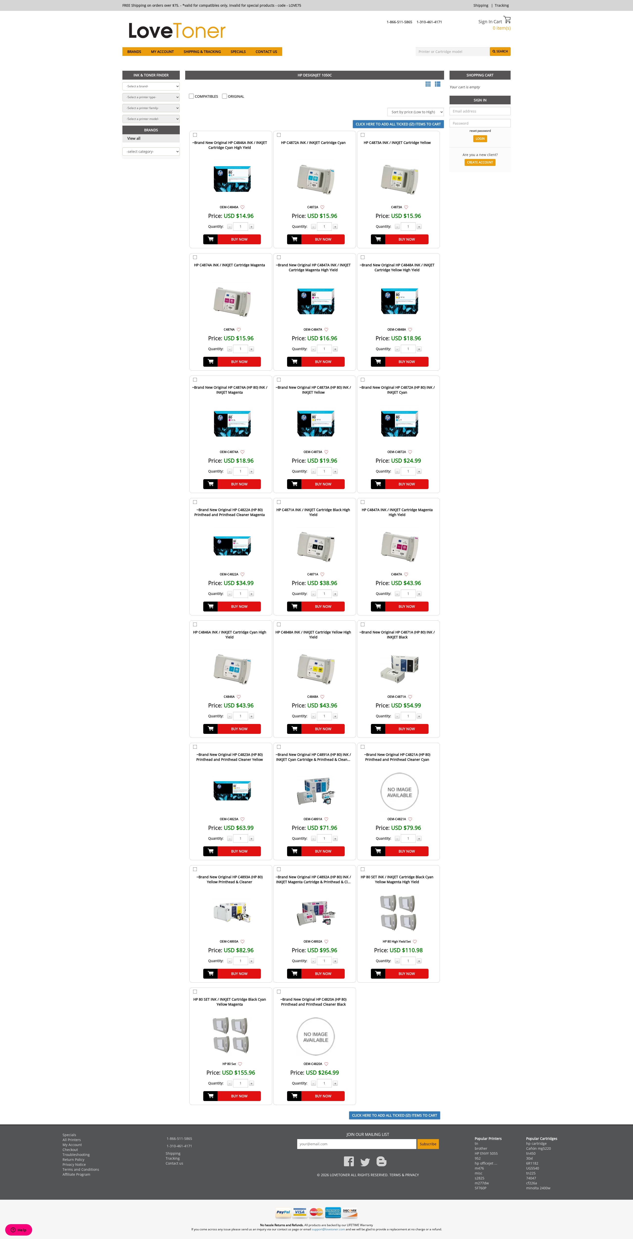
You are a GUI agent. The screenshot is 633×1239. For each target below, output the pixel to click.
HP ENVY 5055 (486, 1153)
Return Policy (73, 1159)
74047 (531, 1178)
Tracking (502, 5)
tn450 (531, 1153)
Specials (238, 51)
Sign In (485, 21)
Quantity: (216, 226)
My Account (162, 51)
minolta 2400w (538, 1188)
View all (133, 138)
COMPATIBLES (206, 96)
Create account (480, 162)
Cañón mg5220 (538, 1148)
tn (476, 1143)
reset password (480, 131)
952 (478, 1158)
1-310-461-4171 (429, 22)
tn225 (531, 1173)
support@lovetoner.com (328, 1229)
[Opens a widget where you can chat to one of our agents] (18, 1230)
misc (478, 1173)
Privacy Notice (74, 1164)
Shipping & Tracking (202, 51)
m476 (479, 1168)
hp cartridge (536, 1143)
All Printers (72, 1139)
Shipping (481, 5)
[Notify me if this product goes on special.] (242, 206)
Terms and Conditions (81, 1169)
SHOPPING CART (480, 75)
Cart (498, 21)
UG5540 (532, 1168)
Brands (134, 51)
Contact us (266, 51)
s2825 (479, 1178)
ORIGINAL (235, 96)
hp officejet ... (486, 1163)
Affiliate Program (76, 1174)
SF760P (480, 1188)
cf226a (531, 1183)
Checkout (70, 1149)
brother (481, 1148)
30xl (529, 1158)
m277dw (482, 1183)
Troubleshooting (76, 1154)
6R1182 (532, 1163)
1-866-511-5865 (399, 22)
